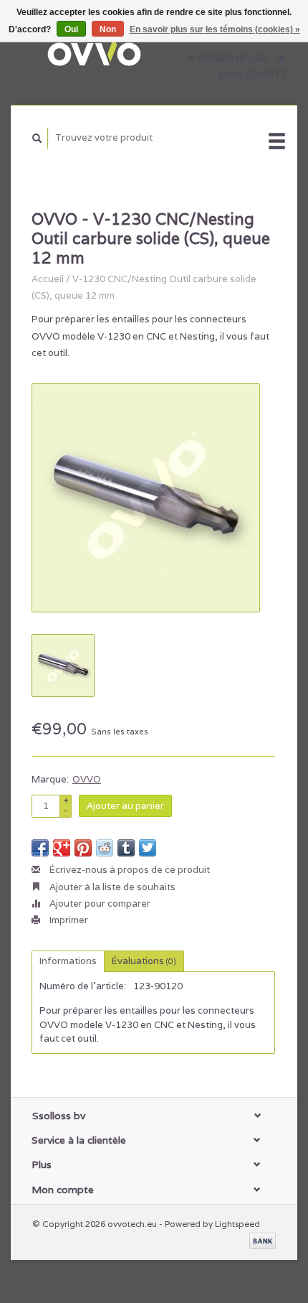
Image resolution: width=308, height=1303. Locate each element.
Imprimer (67, 920)
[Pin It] (83, 847)
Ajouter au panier (125, 806)
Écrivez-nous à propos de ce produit (128, 870)
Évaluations (144, 961)
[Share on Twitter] (147, 847)
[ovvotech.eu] (92, 52)
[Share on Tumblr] (126, 847)
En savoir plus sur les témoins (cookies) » (215, 29)
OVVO (86, 779)
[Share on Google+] (61, 847)
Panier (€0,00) (233, 58)
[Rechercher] (37, 138)
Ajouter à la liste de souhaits (111, 887)
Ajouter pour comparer (98, 903)
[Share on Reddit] (104, 847)
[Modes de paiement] (262, 1240)
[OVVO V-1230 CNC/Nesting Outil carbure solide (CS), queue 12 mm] (145, 498)
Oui (71, 29)
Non (108, 29)
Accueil (48, 279)
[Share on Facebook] (40, 847)
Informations (68, 961)
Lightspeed (237, 1223)
